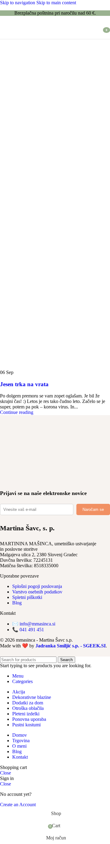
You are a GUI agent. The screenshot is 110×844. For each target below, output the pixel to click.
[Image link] (23, 459)
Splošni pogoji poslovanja (37, 586)
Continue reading (16, 412)
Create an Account (18, 804)
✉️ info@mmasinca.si (33, 623)
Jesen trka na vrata (24, 384)
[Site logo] (34, 40)
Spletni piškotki (27, 597)
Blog (17, 602)
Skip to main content (56, 2)
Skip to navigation (18, 2)
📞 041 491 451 (28, 629)
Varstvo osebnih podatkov (37, 591)
